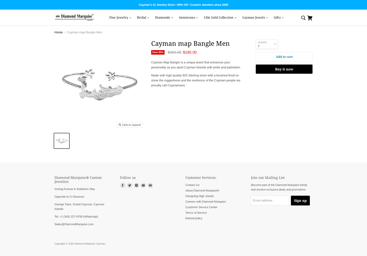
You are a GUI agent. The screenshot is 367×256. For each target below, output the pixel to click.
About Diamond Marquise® (202, 190)
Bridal (142, 17)
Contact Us (192, 184)
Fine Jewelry (119, 17)
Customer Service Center (201, 207)
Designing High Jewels (199, 196)
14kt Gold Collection (219, 17)
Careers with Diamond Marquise (205, 201)
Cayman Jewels (254, 17)
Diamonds (163, 17)
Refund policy (193, 218)
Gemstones (187, 17)
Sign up (300, 200)
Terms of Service (196, 212)
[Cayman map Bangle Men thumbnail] (61, 140)
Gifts (277, 17)
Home (58, 32)
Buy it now (284, 69)
